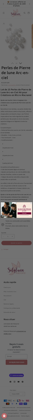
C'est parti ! (24, 213)
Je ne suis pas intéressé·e (24, 215)
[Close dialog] (31, 203)
